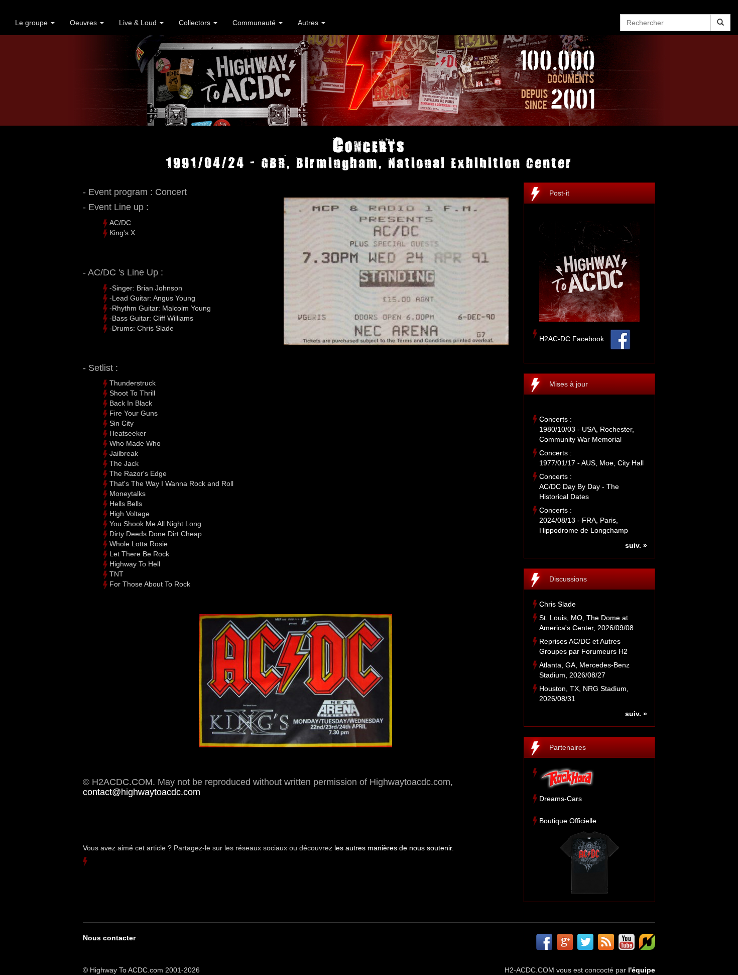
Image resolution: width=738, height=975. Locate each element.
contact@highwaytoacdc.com (141, 792)
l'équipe (641, 970)
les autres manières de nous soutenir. (394, 848)
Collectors (195, 23)
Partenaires (567, 747)
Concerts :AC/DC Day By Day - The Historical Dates (579, 486)
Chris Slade (557, 604)
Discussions (568, 579)
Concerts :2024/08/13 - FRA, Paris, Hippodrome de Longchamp (583, 520)
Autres (309, 23)
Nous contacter (109, 938)
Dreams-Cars (560, 799)
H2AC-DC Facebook (571, 339)
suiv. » (636, 545)
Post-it (559, 193)
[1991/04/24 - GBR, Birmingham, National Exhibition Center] (296, 680)
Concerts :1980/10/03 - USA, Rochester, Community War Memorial (586, 429)
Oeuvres (84, 23)
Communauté (255, 23)
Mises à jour (568, 384)
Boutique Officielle (567, 821)
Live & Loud (139, 23)
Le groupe (32, 23)
